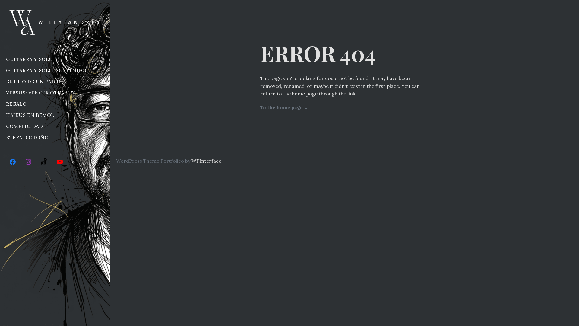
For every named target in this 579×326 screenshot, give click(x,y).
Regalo (16, 104)
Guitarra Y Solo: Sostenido (46, 70)
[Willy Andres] (55, 22)
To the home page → (284, 107)
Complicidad (24, 126)
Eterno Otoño (27, 137)
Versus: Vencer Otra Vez (40, 93)
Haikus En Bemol (30, 115)
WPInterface (206, 161)
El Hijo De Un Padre (34, 81)
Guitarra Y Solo (29, 59)
